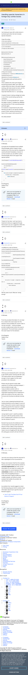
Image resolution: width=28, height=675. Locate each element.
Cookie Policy (12, 662)
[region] (14, 663)
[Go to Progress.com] (5, 617)
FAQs (4, 566)
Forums (5, 557)
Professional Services (9, 561)
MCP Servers (3, 541)
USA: (12, 579)
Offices (5, 635)
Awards (5, 629)
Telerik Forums (6, 5)
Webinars (5, 560)
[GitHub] (7, 596)
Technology (6, 628)
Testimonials (6, 573)
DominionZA (6, 27)
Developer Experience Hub (10, 552)
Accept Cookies (14, 668)
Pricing (5, 547)
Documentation (7, 554)
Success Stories (7, 572)
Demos (5, 553)
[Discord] (7, 598)
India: (12, 582)
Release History (7, 556)
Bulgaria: (13, 583)
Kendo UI (2, 539)
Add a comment (6, 122)
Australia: (13, 585)
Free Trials (6, 545)
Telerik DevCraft (4, 536)
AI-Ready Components (14, 541)
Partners (5, 562)
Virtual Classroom (8, 564)
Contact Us (6, 578)
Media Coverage (7, 632)
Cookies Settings (14, 672)
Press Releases (7, 631)
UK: (12, 581)
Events (5, 565)
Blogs (4, 558)
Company (5, 627)
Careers (5, 633)
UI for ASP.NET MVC (15, 5)
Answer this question (9, 529)
